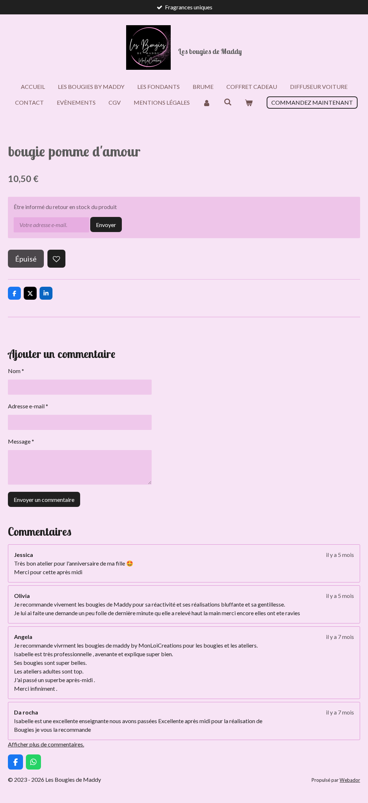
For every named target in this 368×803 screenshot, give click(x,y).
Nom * (16, 370)
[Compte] (206, 102)
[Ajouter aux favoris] (56, 259)
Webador (350, 780)
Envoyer (106, 224)
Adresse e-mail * (28, 406)
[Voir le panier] (248, 102)
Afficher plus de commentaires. (46, 744)
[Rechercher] (227, 101)
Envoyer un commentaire (44, 499)
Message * (21, 441)
